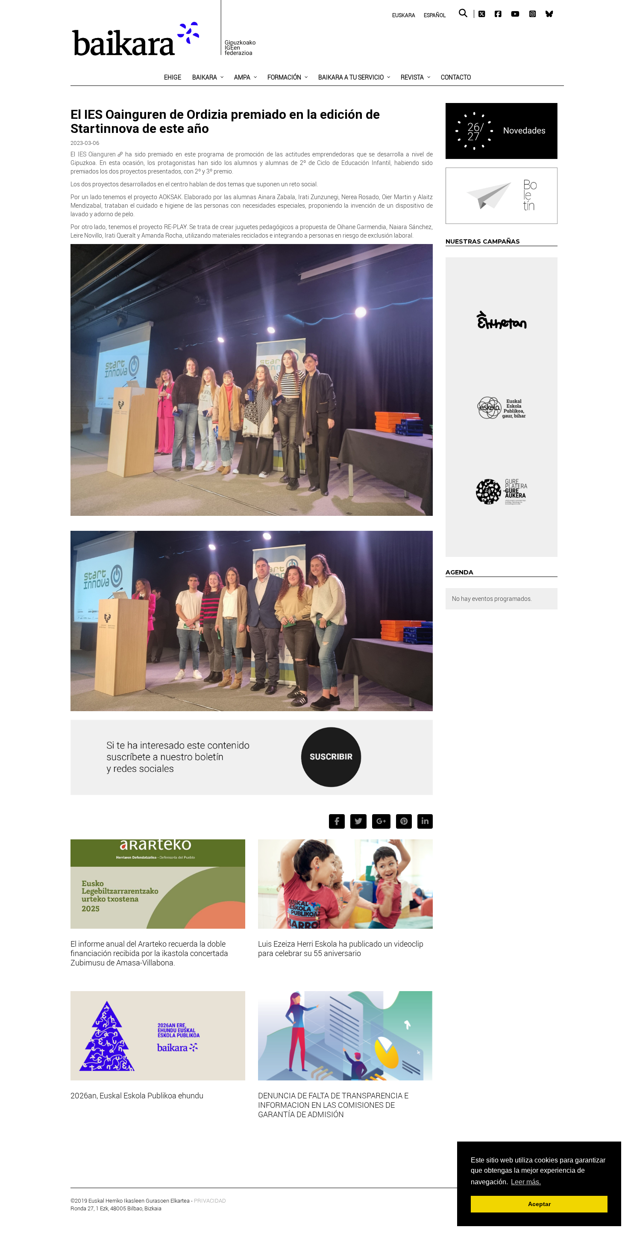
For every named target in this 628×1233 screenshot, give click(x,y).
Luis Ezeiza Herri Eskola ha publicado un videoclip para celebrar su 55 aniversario (340, 948)
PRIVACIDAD (210, 1200)
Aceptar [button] (539, 1204)
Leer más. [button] (526, 1182)
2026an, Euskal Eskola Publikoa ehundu (136, 1095)
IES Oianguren (97, 154)
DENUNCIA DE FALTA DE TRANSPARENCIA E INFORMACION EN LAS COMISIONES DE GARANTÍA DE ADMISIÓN (333, 1104)
